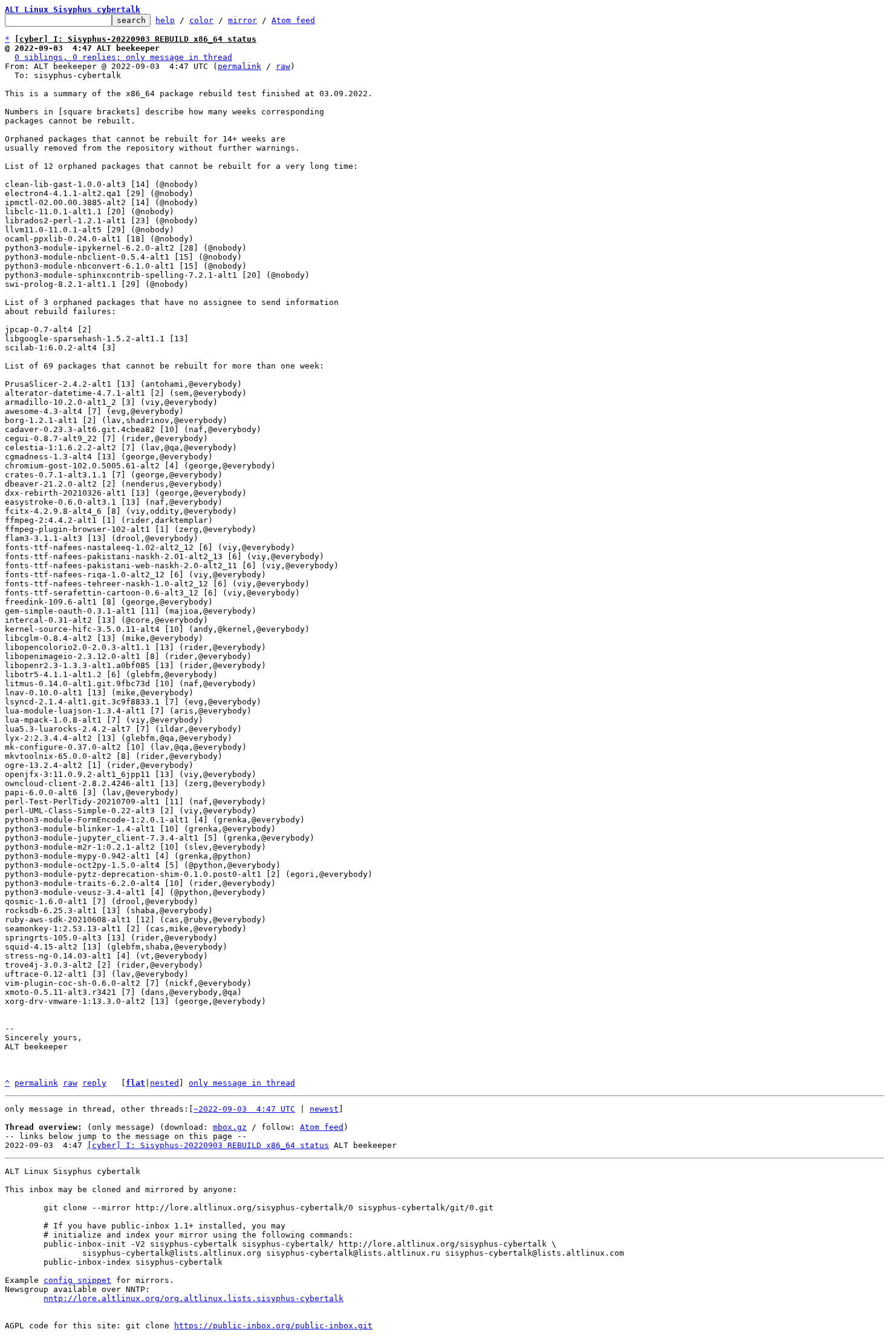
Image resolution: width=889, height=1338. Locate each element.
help (165, 20)
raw (283, 66)
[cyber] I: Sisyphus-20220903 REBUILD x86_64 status (208, 1145)
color (201, 20)
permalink (239, 66)
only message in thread (242, 1082)
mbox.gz (230, 1127)
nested (164, 1082)
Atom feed (293, 20)
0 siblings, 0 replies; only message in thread (123, 57)
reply (94, 1082)
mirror (242, 20)
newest (324, 1108)
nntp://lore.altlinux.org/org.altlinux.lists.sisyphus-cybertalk (194, 1298)
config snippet (77, 1280)
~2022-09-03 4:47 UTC (244, 1108)
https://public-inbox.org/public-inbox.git (273, 1325)
